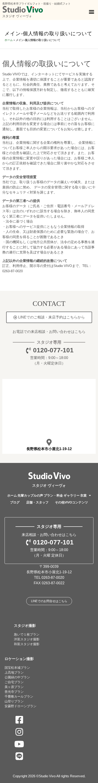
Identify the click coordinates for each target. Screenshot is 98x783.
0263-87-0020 (52, 577)
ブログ (15, 502)
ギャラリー (72, 495)
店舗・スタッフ (37, 502)
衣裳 (83, 495)
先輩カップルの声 (30, 495)
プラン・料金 (53, 495)
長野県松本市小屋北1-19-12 (49, 449)
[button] (91, 12)
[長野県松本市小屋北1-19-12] (49, 442)
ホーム (9, 40)
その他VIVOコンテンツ (71, 502)
